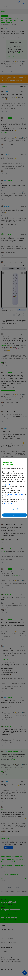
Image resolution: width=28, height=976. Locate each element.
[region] (14, 488)
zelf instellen (8, 503)
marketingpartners (11, 485)
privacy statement (20, 494)
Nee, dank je (14, 509)
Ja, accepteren (14, 515)
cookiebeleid (8, 494)
